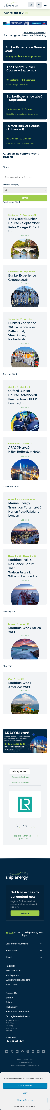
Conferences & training (17, 943)
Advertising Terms (25, 1062)
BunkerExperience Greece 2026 (25, 49)
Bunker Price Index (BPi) (17, 1011)
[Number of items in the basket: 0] (39, 5)
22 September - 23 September (23, 56)
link (25, 802)
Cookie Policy (19, 1106)
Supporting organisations (18, 980)
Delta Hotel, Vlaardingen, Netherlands (22, 114)
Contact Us (11, 993)
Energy (9, 997)
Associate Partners (20, 782)
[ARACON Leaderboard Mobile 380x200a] (25, 741)
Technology (11, 1007)
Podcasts (10, 966)
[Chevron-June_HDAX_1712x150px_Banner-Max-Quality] (25, 23)
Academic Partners (20, 777)
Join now (25, 913)
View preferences (25, 1100)
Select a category (11, 184)
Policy (9, 1002)
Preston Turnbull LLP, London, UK (20, 143)
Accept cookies (25, 1085)
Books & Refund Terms (25, 1060)
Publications (12, 950)
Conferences (13, 12)
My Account (12, 984)
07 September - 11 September (20, 80)
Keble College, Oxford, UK (17, 84)
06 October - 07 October (18, 138)
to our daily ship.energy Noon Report (25, 934)
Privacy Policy (30, 1106)
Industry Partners (19, 771)
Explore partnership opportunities (22, 837)
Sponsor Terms (33, 1065)
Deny (25, 1093)
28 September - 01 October (19, 109)
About (9, 957)
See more (25, 233)
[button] (17, 827)
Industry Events (13, 970)
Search (25, 198)
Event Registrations (18, 1065)
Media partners (13, 975)
